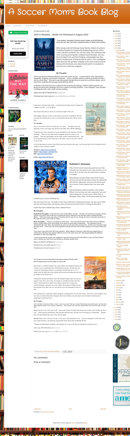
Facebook (12, 64)
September (119, 285)
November (119, 280)
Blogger (85, 423)
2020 (116, 48)
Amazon (58, 248)
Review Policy (29, 25)
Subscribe (18, 54)
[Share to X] (67, 352)
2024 (116, 38)
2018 (116, 309)
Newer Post (37, 409)
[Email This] (64, 352)
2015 (116, 317)
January (118, 304)
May (117, 295)
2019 (116, 307)
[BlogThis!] (65, 352)
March (118, 299)
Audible (58, 245)
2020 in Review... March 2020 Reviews (122, 56)
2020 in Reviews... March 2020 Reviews (123, 64)
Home (8, 25)
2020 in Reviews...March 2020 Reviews (122, 87)
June (117, 292)
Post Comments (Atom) (47, 412)
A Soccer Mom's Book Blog (63, 12)
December (119, 50)
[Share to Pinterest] (71, 352)
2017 (116, 312)
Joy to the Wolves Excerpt (123, 262)
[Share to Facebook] (69, 352)
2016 (116, 314)
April (117, 297)
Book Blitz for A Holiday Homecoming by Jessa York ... (123, 234)
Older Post (103, 409)
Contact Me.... (17, 25)
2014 (116, 319)
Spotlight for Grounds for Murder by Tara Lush (122, 168)
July (117, 290)
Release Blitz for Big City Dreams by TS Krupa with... (122, 250)
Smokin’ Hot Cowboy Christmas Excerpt (121, 259)
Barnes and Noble (68, 96)
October (118, 283)
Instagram (12, 66)
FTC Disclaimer (42, 25)
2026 (116, 34)
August (118, 287)
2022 (116, 43)
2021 (116, 45)
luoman (73, 423)
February (118, 302)
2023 (116, 41)
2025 (116, 36)
